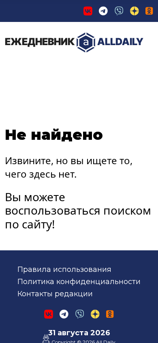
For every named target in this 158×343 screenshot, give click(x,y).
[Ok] (149, 11)
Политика (32, 69)
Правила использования (64, 269)
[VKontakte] (87, 11)
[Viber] (119, 11)
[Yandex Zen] (134, 11)
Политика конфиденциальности (79, 281)
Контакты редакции (55, 293)
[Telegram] (103, 11)
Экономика (91, 69)
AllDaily (74, 42)
